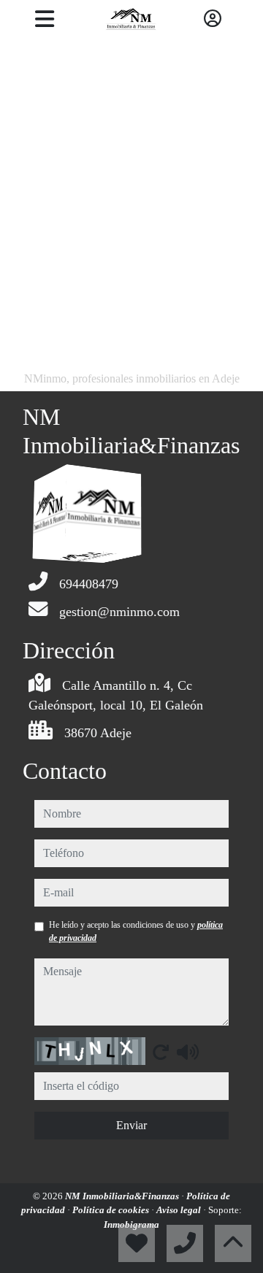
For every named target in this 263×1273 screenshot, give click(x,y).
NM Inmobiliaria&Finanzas (123, 1196)
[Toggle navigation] (44, 19)
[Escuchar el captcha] (187, 1051)
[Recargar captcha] (160, 1051)
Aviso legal (179, 1209)
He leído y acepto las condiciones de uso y (136, 931)
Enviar (131, 1125)
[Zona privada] (212, 18)
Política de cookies (111, 1209)
